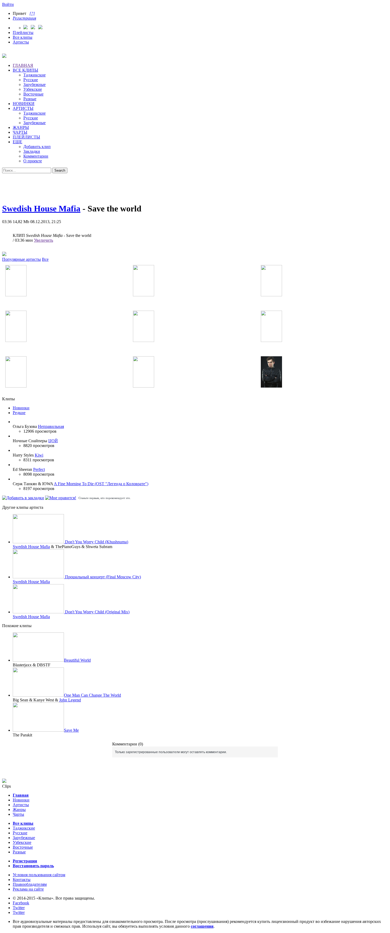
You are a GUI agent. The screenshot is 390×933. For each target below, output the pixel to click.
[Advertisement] (195, 185)
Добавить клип (37, 146)
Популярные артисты (21, 259)
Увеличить (43, 240)
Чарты (18, 814)
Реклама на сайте (28, 889)
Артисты (21, 42)
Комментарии (35, 156)
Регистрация (24, 18)
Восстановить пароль (33, 865)
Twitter (19, 907)
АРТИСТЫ (23, 108)
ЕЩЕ (17, 142)
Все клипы (22, 37)
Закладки (31, 151)
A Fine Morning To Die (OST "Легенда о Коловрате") (101, 483)
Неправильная (51, 426)
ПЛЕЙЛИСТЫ (26, 137)
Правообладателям (30, 884)
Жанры (19, 809)
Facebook (21, 903)
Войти (8, 4)
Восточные (33, 94)
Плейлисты (23, 32)
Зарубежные (34, 84)
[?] (32, 13)
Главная (21, 795)
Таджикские (34, 75)
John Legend (70, 700)
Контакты (22, 879)
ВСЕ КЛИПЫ (25, 70)
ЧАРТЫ (20, 132)
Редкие (19, 412)
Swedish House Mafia (41, 208)
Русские (30, 79)
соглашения (202, 926)
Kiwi (39, 455)
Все (45, 259)
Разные (29, 99)
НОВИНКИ (23, 103)
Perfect (39, 469)
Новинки (21, 408)
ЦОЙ (53, 441)
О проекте (32, 161)
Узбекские (32, 89)
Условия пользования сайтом (39, 875)
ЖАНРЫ (21, 127)
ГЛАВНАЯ (23, 65)
